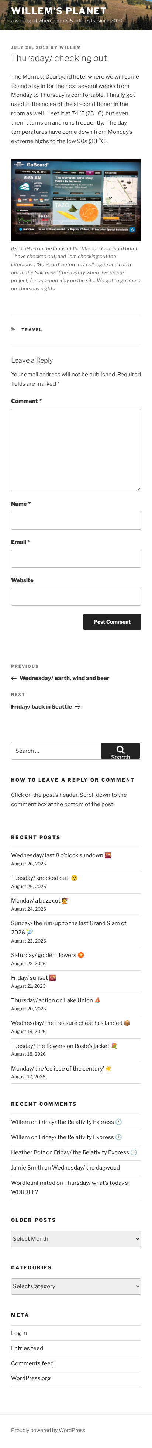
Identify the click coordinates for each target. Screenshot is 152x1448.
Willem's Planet (59, 11)
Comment (26, 401)
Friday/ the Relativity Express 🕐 (80, 1122)
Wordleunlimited (33, 1183)
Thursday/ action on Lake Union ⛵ (56, 1000)
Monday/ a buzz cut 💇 (40, 900)
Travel (32, 329)
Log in (19, 1333)
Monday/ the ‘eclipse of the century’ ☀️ (61, 1068)
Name (21, 504)
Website (22, 580)
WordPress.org (31, 1378)
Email (20, 542)
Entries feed (27, 1348)
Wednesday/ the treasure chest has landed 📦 (71, 1023)
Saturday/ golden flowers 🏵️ (47, 955)
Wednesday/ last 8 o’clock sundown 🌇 (61, 855)
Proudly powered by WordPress (48, 1430)
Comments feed (32, 1363)
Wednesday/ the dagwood (86, 1167)
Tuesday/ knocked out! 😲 (44, 878)
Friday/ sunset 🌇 (33, 977)
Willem (70, 47)
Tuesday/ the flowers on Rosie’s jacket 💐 (64, 1046)
